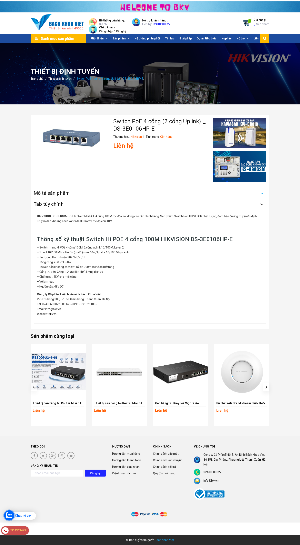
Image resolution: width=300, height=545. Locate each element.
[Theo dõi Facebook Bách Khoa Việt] (34, 455)
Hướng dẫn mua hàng (126, 453)
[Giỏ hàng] (246, 23)
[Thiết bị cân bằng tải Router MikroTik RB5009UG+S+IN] (58, 371)
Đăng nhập (106, 31)
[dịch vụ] (240, 166)
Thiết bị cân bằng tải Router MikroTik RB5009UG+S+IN (70, 403)
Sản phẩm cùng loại (52, 336)
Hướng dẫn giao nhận (126, 466)
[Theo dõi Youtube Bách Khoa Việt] (70, 455)
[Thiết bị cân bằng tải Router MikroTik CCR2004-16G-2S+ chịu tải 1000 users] (119, 371)
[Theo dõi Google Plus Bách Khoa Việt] (52, 455)
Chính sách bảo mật (166, 453)
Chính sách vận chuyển (167, 460)
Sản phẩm (261, 22)
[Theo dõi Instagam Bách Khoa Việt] (61, 455)
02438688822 (161, 24)
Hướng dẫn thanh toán (126, 460)
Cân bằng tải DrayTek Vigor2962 (177, 403)
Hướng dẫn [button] (121, 446)
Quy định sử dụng (164, 473)
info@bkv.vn (211, 480)
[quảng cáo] (240, 133)
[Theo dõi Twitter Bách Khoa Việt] (43, 455)
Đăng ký (121, 31)
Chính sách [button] (162, 446)
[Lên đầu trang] (292, 523)
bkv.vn (52, 314)
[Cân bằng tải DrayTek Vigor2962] (180, 371)
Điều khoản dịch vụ (124, 473)
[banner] (150, 6)
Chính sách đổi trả (164, 466)
